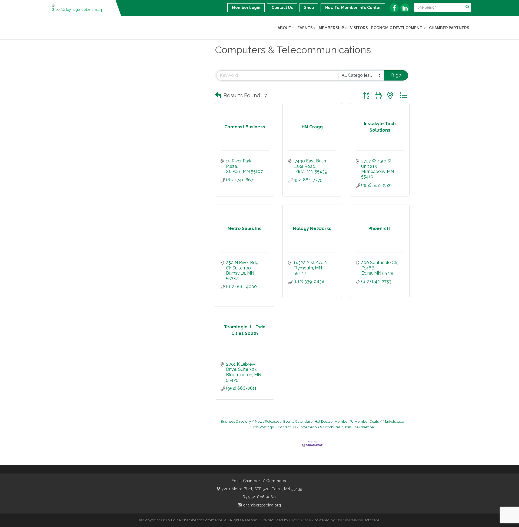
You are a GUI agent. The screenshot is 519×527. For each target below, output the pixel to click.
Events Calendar (296, 421)
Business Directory (236, 421)
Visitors (359, 28)
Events (305, 28)
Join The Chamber (359, 427)
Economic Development (397, 28)
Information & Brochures (320, 427)
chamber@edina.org (261, 505)
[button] (218, 95)
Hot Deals (322, 421)
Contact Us (287, 427)
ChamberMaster (350, 520)
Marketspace (393, 421)
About (284, 28)
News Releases (267, 421)
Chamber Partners (449, 28)
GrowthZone (300, 520)
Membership (331, 28)
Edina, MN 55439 (262, 489)
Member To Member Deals (356, 421)
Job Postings (263, 427)
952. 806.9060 (261, 497)
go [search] (398, 75)
